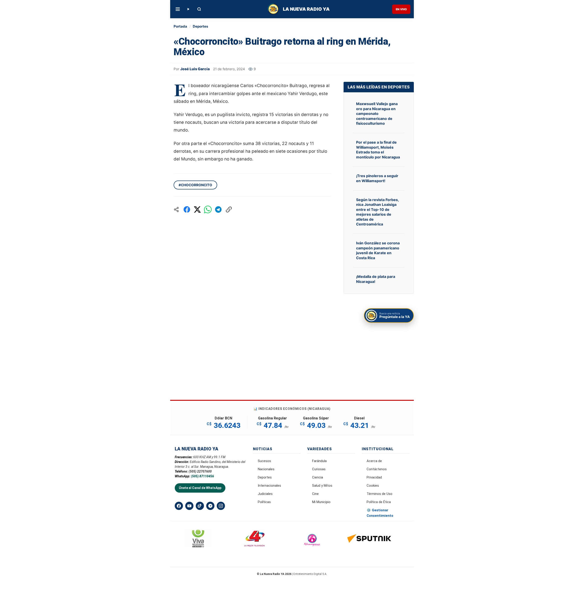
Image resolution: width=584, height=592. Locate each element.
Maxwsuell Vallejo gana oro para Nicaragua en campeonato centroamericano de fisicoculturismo (377, 113)
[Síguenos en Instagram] (221, 506)
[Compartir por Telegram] (218, 209)
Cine (315, 494)
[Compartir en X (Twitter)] (197, 209)
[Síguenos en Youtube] (189, 506)
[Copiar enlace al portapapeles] (229, 209)
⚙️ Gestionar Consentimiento (380, 513)
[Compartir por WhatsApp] (208, 209)
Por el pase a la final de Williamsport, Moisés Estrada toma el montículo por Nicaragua (378, 149)
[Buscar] (199, 9)
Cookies (373, 485)
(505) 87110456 (202, 476)
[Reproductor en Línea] (188, 9)
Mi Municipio (321, 502)
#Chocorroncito (195, 185)
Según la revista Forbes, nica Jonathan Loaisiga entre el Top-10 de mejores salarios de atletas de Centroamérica (377, 212)
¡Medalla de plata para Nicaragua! (375, 279)
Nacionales (266, 469)
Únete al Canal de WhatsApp (200, 488)
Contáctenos (377, 469)
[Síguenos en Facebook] (179, 506)
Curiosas (319, 469)
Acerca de (374, 461)
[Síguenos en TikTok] (200, 506)
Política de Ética (379, 502)
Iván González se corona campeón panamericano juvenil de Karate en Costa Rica (378, 250)
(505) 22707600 (200, 471)
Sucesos (264, 461)
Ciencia (317, 477)
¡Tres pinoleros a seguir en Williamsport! (377, 178)
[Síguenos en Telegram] (210, 506)
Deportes (200, 26)
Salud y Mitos (322, 485)
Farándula (319, 461)
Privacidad (374, 477)
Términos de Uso (379, 494)
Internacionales (269, 485)
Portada (180, 26)
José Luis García (195, 69)
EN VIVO (401, 9)
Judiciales (265, 494)
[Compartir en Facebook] (187, 209)
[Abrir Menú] (178, 9)
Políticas (264, 502)
